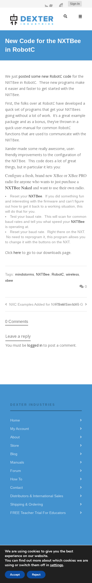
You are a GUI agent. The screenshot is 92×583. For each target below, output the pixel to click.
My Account (19, 429)
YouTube (60, 4)
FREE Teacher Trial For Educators (38, 513)
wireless (72, 274)
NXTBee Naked (18, 187)
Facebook (52, 4)
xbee (9, 280)
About (15, 437)
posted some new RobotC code (45, 76)
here (18, 252)
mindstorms (24, 274)
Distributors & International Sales (36, 496)
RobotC (58, 274)
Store (14, 445)
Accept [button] (15, 575)
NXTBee (35, 196)
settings (56, 565)
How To (16, 479)
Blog (13, 454)
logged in (34, 345)
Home (15, 420)
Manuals (17, 462)
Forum (15, 471)
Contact (16, 487)
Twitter (45, 4)
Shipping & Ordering (26, 504)
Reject (36, 575)
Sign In (75, 4)
